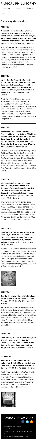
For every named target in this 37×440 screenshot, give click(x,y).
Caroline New (29, 188)
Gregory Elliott (19, 80)
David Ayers (16, 338)
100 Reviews (6, 357)
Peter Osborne (21, 134)
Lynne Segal (11, 343)
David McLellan (13, 142)
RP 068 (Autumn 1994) (20, 92)
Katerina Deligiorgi (18, 139)
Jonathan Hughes (17, 36)
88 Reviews (5, 292)
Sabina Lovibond (17, 361)
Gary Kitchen (20, 196)
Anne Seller (10, 85)
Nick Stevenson (14, 33)
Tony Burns (20, 366)
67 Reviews (5, 128)
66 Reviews (5, 179)
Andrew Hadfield (23, 83)
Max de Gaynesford (11, 242)
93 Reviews (5, 334)
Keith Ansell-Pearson (18, 41)
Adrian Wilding (6, 137)
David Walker (11, 90)
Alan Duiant (25, 132)
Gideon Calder (11, 299)
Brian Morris (5, 36)
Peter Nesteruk (14, 193)
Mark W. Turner (23, 235)
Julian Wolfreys (26, 33)
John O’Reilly (11, 88)
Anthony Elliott (6, 186)
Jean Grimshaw (21, 85)
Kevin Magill (12, 83)
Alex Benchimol (22, 343)
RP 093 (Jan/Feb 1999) (16, 348)
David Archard (15, 183)
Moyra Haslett (11, 235)
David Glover (5, 139)
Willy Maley (28, 38)
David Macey (20, 31)
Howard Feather (29, 144)
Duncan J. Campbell (24, 237)
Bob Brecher (5, 132)
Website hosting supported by (16, 436)
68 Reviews (5, 76)
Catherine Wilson (7, 191)
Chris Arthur (28, 240)
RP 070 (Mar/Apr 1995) (16, 43)
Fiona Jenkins (6, 338)
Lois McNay (24, 232)
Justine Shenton (13, 144)
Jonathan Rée (6, 296)
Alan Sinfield (10, 366)
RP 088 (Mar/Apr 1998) (17, 301)
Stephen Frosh (17, 240)
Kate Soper (5, 183)
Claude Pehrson (27, 193)
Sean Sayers (12, 237)
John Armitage (17, 38)
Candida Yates (6, 240)
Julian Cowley (6, 38)
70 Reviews (5, 27)
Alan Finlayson (30, 36)
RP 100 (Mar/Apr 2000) (18, 368)
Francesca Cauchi (16, 188)
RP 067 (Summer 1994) (11, 147)
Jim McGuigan (17, 137)
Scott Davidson (20, 191)
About (18, 9)
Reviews (30, 43)
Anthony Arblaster (8, 134)
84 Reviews (6, 229)
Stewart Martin (24, 363)
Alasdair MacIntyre (8, 31)
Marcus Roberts (7, 80)
